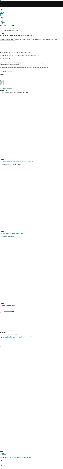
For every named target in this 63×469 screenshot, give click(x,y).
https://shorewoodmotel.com (7, 88)
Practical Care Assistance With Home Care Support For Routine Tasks (12, 337)
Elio (11, 37)
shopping (3, 22)
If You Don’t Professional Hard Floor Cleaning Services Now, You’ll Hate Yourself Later (16, 161)
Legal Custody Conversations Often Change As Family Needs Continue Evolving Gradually (15, 335)
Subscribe (1, 13)
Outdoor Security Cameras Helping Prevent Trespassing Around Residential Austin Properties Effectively (18, 336)
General (3, 33)
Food (3, 19)
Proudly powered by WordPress (14, 457)
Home (3, 21)
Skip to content (2, 0)
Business (3, 17)
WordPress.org (4, 455)
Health (3, 20)
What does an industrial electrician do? (7, 305)
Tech (2, 23)
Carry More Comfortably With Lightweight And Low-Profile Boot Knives (12, 334)
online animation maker (53, 39)
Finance (3, 18)
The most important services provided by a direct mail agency (12, 233)
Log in (3, 453)
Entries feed (4, 454)
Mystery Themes (28, 457)
